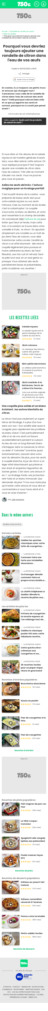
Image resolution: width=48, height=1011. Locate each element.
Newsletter (26, 987)
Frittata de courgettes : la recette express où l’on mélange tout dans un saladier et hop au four (33, 616)
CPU (9, 992)
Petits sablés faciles (32, 933)
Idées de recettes (9, 34)
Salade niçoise (30, 326)
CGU (43, 989)
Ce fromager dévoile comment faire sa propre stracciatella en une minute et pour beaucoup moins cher (33, 577)
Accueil (4, 31)
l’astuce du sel (32, 219)
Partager (26, 74)
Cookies (39, 995)
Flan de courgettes (31, 734)
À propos (7, 987)
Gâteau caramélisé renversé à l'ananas (31, 901)
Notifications (38, 987)
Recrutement (19, 989)
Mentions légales (33, 989)
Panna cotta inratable (33, 916)
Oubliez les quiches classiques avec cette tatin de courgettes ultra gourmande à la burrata (33, 543)
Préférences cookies (18, 997)
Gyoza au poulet (29, 700)
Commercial (7, 989)
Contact (16, 987)
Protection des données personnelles (19, 995)
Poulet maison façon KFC (32, 857)
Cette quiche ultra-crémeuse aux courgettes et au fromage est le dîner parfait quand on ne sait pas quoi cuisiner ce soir (32, 650)
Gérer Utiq (32, 997)
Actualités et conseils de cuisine (22, 31)
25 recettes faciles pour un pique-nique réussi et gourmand (32, 667)
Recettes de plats (24, 870)
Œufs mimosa (29, 345)
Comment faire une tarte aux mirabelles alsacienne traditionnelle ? (32, 560)
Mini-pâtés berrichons (34, 363)
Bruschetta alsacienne (33, 683)
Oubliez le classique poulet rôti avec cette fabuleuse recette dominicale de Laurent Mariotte (33, 633)
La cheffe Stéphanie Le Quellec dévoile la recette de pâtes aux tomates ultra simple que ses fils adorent (33, 594)
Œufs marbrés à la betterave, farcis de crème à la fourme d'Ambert (32, 385)
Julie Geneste (17, 499)
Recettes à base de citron (12, 524)
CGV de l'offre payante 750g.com (26, 992)
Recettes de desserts (24, 949)
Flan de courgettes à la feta (33, 719)
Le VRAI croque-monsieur (29, 822)
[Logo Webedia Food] (24, 976)
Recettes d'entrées (24, 750)
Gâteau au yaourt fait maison (32, 883)
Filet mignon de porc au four (33, 805)
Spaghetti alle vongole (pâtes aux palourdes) (33, 839)
